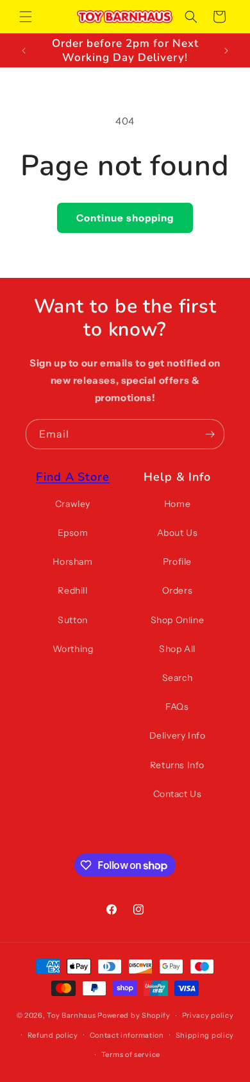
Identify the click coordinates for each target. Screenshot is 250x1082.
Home (177, 504)
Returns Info (177, 765)
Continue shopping (125, 218)
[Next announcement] (226, 51)
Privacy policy (208, 1015)
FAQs (176, 706)
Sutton (73, 620)
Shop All (177, 649)
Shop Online (177, 620)
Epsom (73, 532)
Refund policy (53, 1035)
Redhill (72, 590)
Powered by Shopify (134, 1015)
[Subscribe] (210, 434)
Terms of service (130, 1054)
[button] (26, 17)
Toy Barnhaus (71, 1015)
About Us (177, 532)
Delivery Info (177, 735)
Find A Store (73, 477)
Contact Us (177, 794)
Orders (177, 590)
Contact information (127, 1035)
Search (177, 677)
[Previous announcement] (24, 51)
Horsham (72, 561)
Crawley (72, 504)
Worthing (73, 649)
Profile (177, 561)
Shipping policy (205, 1035)
